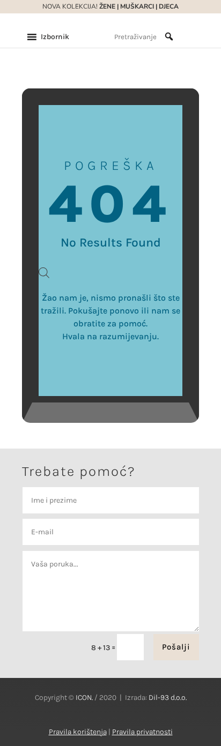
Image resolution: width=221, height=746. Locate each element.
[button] (55, 37)
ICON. (84, 697)
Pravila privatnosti (142, 731)
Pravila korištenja (78, 731)
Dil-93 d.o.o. (168, 697)
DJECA (169, 6)
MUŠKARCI (137, 6)
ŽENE (106, 6)
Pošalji (176, 647)
